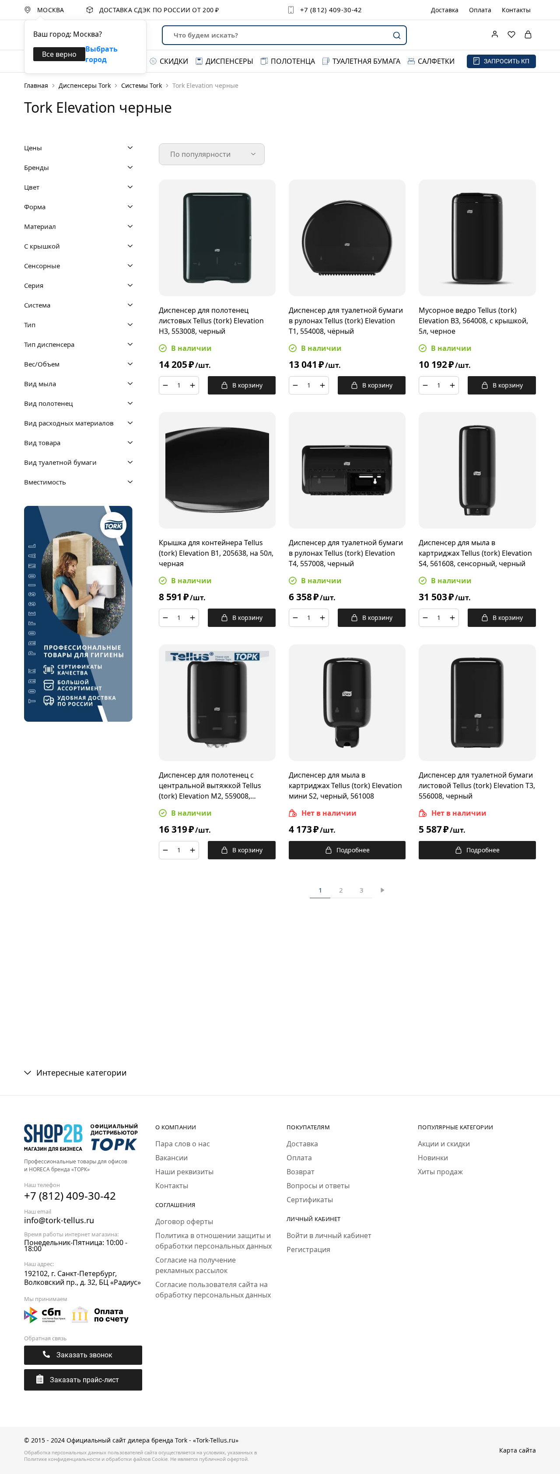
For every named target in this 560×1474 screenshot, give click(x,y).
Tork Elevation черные (280, 1007)
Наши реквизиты (184, 1171)
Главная (36, 85)
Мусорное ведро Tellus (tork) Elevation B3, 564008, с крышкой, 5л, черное (473, 320)
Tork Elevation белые (213, 1007)
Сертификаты (310, 1199)
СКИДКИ (174, 61)
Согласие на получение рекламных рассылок (195, 1265)
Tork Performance (414, 1002)
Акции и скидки (444, 1144)
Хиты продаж (440, 1171)
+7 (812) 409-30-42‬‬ (331, 9)
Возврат (301, 1171)
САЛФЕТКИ (436, 61)
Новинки (433, 1158)
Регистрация (308, 1249)
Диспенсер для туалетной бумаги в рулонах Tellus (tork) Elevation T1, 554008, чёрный (346, 320)
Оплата (480, 10)
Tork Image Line (347, 1002)
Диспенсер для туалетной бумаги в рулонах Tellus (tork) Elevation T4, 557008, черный (346, 553)
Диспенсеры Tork (85, 85)
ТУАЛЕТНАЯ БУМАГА (366, 61)
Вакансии (171, 1158)
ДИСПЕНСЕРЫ (229, 61)
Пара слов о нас (182, 1144)
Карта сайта (517, 1450)
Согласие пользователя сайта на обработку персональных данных (213, 1290)
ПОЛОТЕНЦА (293, 61)
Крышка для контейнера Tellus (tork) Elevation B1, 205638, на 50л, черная (216, 553)
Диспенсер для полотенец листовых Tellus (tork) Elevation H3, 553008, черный (211, 320)
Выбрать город (101, 54)
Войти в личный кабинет (329, 1235)
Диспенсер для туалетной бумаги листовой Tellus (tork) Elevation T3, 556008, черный (477, 785)
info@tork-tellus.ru (59, 1220)
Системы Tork (141, 85)
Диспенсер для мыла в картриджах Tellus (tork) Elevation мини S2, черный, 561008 (345, 785)
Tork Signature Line (480, 1002)
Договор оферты (184, 1221)
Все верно (59, 54)
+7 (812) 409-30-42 (70, 1195)
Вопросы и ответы (318, 1185)
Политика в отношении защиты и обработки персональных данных (213, 1241)
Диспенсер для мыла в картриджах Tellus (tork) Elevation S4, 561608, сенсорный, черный (475, 553)
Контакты (516, 10)
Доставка (444, 10)
